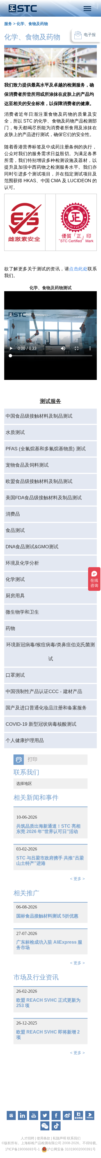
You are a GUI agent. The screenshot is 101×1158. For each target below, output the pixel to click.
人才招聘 (27, 1138)
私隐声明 (59, 1138)
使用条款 (43, 1138)
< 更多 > (77, 878)
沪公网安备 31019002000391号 (71, 1149)
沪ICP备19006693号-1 (22, 1149)
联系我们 (74, 1138)
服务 (8, 23)
